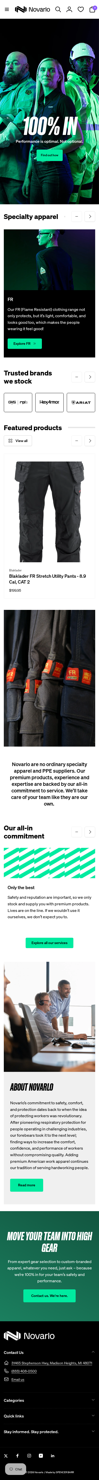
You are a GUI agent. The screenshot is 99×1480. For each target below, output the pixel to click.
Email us (17, 1379)
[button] (6, 9)
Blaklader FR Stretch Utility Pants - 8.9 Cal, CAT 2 (47, 579)
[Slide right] (90, 216)
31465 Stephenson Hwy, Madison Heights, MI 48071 (51, 1363)
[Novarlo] (29, 1339)
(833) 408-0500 (24, 1371)
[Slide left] (76, 216)
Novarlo (39, 1472)
